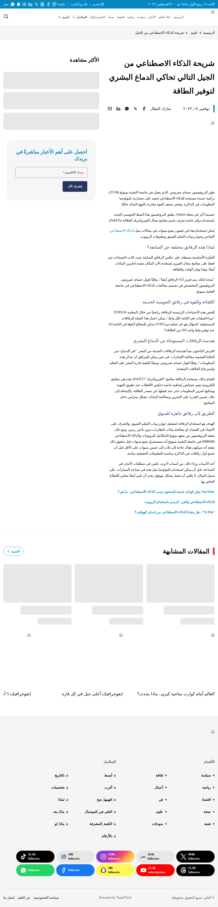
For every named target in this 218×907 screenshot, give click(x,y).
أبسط (110, 775)
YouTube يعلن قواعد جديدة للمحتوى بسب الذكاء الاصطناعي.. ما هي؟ (166, 491)
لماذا (63, 800)
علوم (194, 32)
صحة (111, 17)
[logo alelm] (202, 17)
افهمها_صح (106, 800)
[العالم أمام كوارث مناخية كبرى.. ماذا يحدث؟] (169, 659)
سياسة (141, 17)
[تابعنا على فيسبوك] (48, 4)
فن (161, 799)
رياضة (131, 17)
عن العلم (24, 897)
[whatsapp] (127, 109)
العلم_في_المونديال (100, 812)
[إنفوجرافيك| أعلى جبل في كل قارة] (77, 659)
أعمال (159, 787)
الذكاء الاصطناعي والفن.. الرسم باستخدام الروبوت (179, 502)
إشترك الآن (75, 186)
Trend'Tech (123, 897)
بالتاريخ (61, 775)
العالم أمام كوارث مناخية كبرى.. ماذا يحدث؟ (176, 693)
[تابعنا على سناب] (18, 4)
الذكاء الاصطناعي (122, 230)
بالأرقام (109, 836)
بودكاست (76, 4)
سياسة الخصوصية (46, 897)
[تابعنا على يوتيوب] (24, 4)
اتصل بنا (8, 897)
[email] (110, 109)
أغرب (110, 788)
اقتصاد (121, 17)
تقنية (207, 824)
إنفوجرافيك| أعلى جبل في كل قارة (92, 693)
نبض (6, 4)
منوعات (157, 824)
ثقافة (159, 775)
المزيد (15, 551)
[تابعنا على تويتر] (36, 4)
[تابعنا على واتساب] (12, 4)
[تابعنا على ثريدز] (42, 4)
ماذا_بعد (60, 812)
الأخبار (152, 17)
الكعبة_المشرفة (103, 824)
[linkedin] (118, 109)
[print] (144, 109)
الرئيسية (178, 17)
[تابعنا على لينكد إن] (30, 4)
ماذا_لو (61, 824)
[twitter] (135, 109)
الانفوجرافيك (97, 17)
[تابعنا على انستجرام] (54, 4)
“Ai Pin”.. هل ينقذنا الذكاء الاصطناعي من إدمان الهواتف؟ (175, 512)
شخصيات (59, 788)
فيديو (96, 4)
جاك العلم (164, 17)
